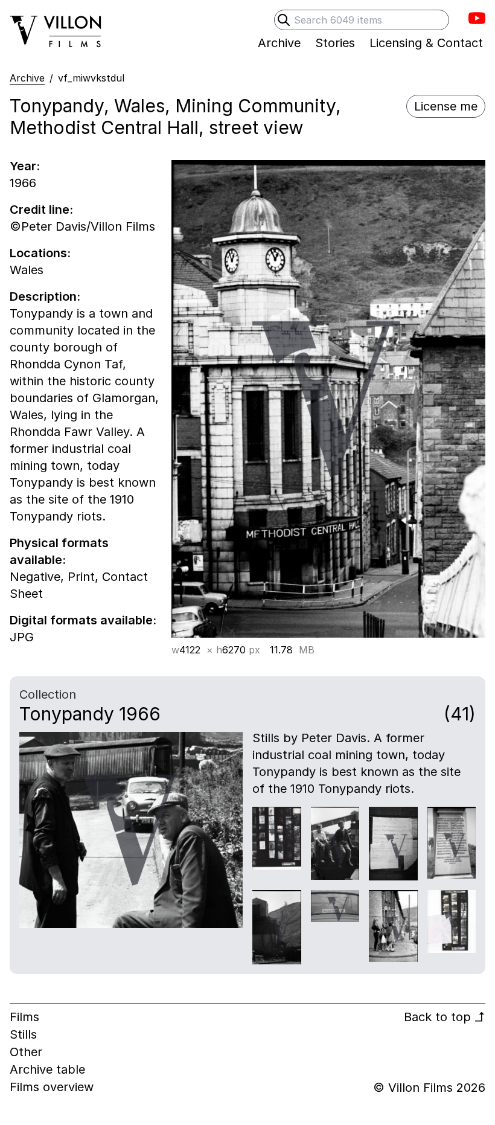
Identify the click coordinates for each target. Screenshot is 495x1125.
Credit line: (41, 209)
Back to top (444, 1017)
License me (445, 106)
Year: (25, 166)
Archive (27, 78)
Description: (45, 296)
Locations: (40, 253)
